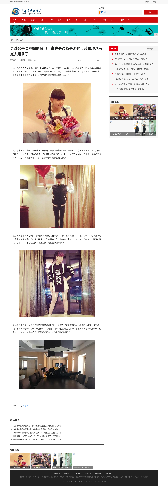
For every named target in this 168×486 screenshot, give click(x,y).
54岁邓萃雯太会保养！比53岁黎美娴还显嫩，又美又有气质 (35, 429)
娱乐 (33, 20)
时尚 (95, 20)
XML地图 (78, 473)
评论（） (96, 60)
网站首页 (57, 473)
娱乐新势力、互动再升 (82, 467)
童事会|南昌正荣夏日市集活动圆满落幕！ (130, 54)
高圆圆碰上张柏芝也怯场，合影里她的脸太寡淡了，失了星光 (36, 436)
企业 (77, 20)
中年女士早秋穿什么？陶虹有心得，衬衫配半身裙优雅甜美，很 (37, 433)
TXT (113, 473)
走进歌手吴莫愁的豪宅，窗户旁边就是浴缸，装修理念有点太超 (37, 426)
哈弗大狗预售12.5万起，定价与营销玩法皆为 (132, 84)
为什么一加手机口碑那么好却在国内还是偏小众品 (134, 64)
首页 (15, 20)
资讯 (24, 20)
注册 (154, 2)
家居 (68, 20)
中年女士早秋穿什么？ (62, 467)
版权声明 (98, 473)
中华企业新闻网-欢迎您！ (20, 2)
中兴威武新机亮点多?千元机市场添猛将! (130, 89)
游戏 (86, 20)
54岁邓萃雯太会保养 (41, 467)
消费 (113, 20)
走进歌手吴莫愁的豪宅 (20, 467)
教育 (59, 20)
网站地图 (109, 473)
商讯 (104, 20)
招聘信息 (88, 473)
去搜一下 (150, 12)
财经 (51, 20)
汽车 (42, 20)
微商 (122, 20)
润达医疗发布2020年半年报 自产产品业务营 (131, 79)
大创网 (25, 406)
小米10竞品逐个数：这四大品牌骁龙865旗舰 (132, 69)
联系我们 (67, 473)
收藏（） (81, 60)
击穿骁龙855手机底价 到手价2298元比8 (130, 74)
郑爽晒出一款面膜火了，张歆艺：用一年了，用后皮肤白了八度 (37, 440)
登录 (147, 2)
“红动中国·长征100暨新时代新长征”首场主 (131, 59)
